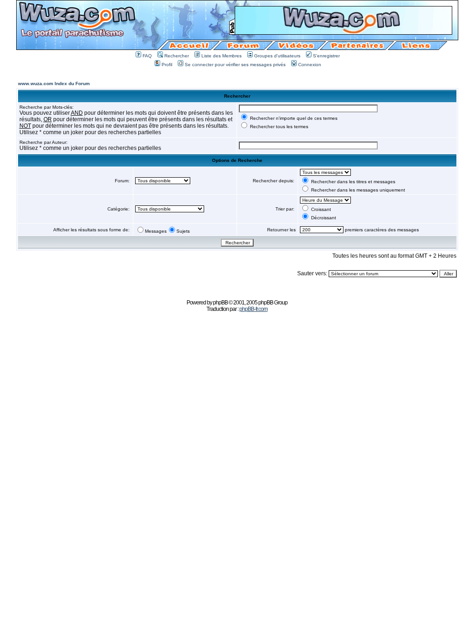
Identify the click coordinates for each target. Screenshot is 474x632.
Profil (167, 64)
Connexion (309, 64)
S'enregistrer (326, 55)
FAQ (147, 55)
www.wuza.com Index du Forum (54, 83)
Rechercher (176, 55)
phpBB (220, 302)
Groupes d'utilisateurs (277, 55)
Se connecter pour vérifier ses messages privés (235, 64)
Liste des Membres (221, 55)
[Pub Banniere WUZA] (343, 32)
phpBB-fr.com (253, 309)
